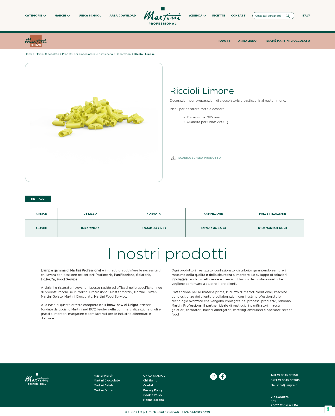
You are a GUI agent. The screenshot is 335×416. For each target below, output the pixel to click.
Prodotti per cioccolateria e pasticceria (87, 54)
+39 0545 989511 (284, 375)
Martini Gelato (104, 385)
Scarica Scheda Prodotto (199, 157)
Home (29, 54)
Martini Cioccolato (47, 54)
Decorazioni (123, 54)
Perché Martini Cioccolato (287, 40)
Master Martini (104, 375)
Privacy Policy (152, 390)
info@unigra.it (284, 385)
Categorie (33, 15)
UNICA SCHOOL (154, 375)
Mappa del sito (153, 399)
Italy (306, 15)
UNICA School (90, 15)
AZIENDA (195, 15)
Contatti (239, 15)
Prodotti (223, 40)
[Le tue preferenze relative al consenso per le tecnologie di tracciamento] (328, 409)
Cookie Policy (152, 395)
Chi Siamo (150, 380)
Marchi (60, 15)
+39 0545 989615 (285, 380)
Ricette (218, 15)
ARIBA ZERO (247, 40)
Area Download (123, 15)
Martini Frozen (104, 390)
